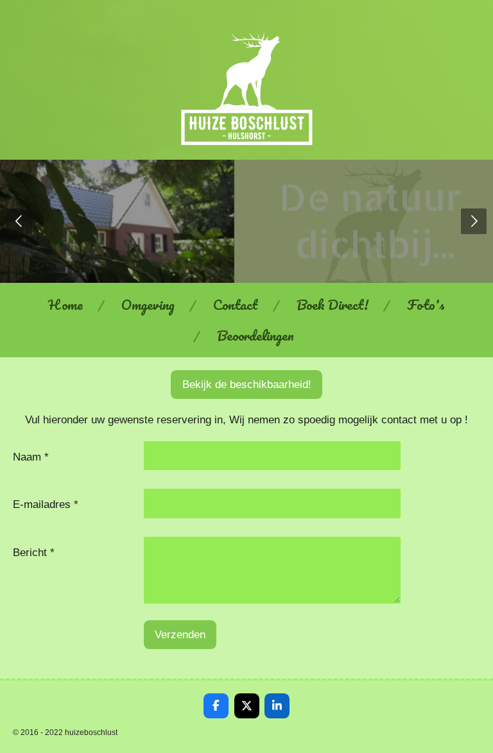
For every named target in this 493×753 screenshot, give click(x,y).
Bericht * (34, 552)
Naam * (31, 456)
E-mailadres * (45, 504)
